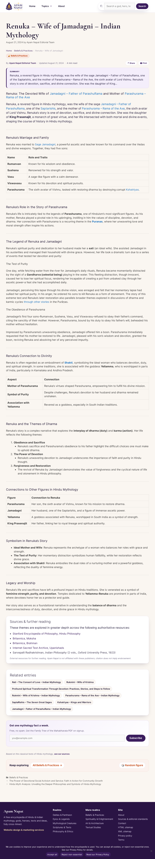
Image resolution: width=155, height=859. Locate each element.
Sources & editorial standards (133, 819)
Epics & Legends (61, 819)
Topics (45, 6)
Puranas (97, 221)
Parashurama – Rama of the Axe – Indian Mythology (92, 695)
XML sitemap (124, 831)
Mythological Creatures (64, 823)
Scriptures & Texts (62, 827)
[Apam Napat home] (14, 6)
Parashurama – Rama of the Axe (103, 108)
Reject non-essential (72, 854)
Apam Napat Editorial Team (22, 63)
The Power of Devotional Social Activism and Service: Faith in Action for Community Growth (56, 780)
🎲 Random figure (132, 765)
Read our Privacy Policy (97, 854)
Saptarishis (48, 108)
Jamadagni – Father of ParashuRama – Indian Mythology (41, 709)
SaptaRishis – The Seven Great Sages (32, 702)
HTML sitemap (125, 827)
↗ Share (131, 63)
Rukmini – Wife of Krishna (80, 682)
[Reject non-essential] (151, 850)
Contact (122, 823)
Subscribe (135, 738)
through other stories (36, 301)
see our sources (61, 754)
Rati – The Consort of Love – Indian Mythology (36, 682)
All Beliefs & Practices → (47, 765)
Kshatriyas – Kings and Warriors (74, 702)
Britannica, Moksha (24, 638)
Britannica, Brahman (25, 643)
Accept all (52, 854)
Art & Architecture (95, 823)
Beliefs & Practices (23, 50)
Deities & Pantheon (62, 815)
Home (32, 6)
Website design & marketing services (24, 830)
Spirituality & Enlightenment (99, 819)
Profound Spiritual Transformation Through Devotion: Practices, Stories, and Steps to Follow (61, 689)
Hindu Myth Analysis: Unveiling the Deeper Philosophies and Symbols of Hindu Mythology (55, 784)
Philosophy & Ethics (63, 831)
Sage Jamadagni (45, 144)
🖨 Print (143, 63)
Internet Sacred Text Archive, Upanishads (38, 647)
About (61, 6)
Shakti (68, 362)
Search (142, 6)
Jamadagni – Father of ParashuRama (76, 93)
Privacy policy (125, 835)
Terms (121, 839)
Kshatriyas (132, 189)
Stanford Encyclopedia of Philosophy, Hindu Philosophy (47, 633)
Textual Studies (93, 827)
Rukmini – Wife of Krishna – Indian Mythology (36, 695)
